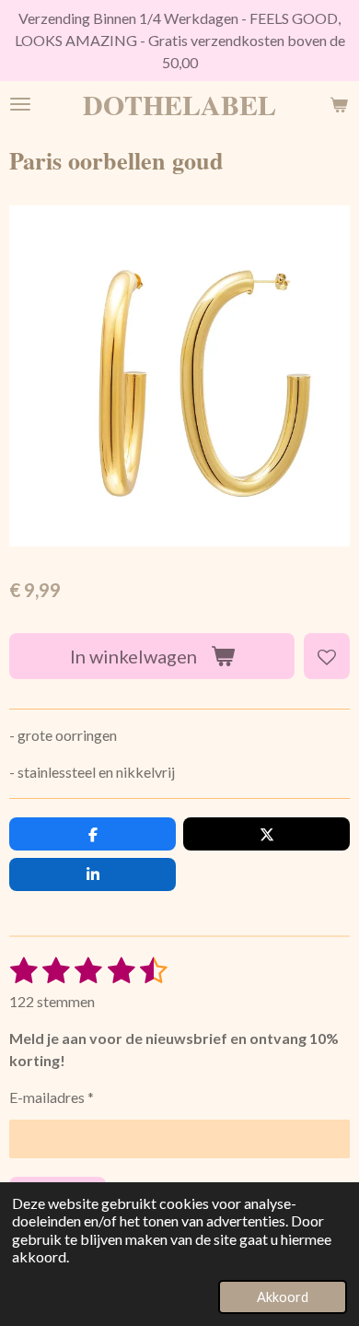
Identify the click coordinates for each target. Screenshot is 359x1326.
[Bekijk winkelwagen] (338, 104)
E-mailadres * (51, 1097)
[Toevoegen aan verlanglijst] (327, 656)
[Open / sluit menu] (20, 104)
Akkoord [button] (282, 1297)
